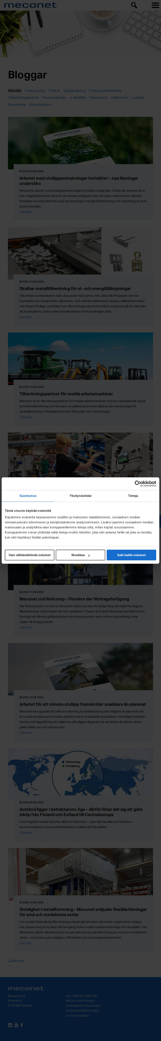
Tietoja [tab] (133, 495)
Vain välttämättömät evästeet (30, 555)
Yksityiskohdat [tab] (80, 495)
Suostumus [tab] (27, 495)
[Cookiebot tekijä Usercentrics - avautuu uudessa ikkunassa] (137, 483)
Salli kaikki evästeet (131, 555)
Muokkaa (78, 555)
